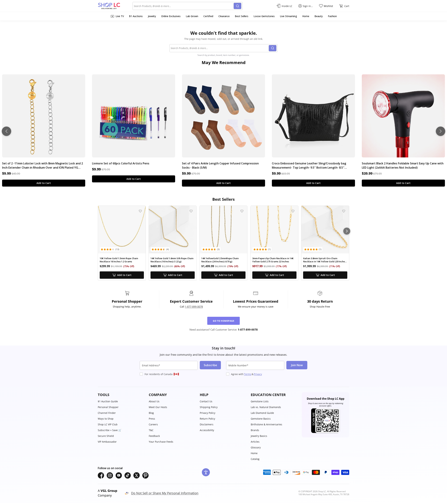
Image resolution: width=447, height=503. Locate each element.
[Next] (346, 231)
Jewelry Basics (259, 436)
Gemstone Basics (261, 418)
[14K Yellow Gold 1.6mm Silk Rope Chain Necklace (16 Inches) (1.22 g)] (172, 229)
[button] (121, 394)
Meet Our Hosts (158, 407)
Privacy (258, 374)
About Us (154, 401)
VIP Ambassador (107, 441)
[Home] (115, 6)
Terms (247, 374)
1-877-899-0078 (194, 306)
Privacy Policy (207, 413)
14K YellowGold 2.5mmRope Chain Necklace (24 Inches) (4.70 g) (220, 260)
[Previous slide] (6, 131)
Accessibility (207, 430)
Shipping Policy (209, 407)
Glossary (256, 447)
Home (254, 453)
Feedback (154, 436)
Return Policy (207, 418)
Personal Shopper (108, 407)
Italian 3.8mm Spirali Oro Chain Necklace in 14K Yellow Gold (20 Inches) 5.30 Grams (325, 260)
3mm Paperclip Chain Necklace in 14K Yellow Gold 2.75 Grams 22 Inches (273, 260)
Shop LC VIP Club (108, 424)
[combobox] (184, 6)
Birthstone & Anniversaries (266, 424)
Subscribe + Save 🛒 (109, 430)
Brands (255, 430)
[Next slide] (440, 131)
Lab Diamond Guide (262, 413)
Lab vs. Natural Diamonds (266, 407)
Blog (151, 413)
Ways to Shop (105, 418)
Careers (153, 424)
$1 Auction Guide (108, 401)
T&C (151, 430)
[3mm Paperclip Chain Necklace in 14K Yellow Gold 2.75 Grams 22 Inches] (274, 229)
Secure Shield (106, 436)
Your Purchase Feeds (161, 441)
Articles (255, 441)
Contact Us (206, 401)
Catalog (255, 459)
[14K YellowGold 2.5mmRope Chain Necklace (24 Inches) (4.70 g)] (223, 229)
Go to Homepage (223, 320)
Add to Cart (43, 183)
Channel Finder (107, 413)
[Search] (237, 6)
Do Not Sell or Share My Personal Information (164, 493)
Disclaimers (206, 424)
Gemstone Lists (260, 401)
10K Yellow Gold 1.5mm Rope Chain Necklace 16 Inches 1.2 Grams (119, 260)
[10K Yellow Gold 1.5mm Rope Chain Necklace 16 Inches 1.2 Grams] (122, 229)
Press (152, 418)
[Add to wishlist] (140, 211)
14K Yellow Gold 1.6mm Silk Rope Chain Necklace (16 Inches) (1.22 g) (172, 260)
